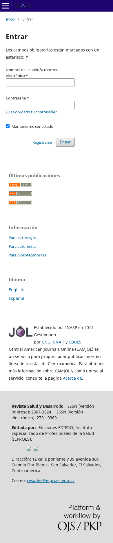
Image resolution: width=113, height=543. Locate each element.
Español (16, 298)
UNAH (58, 342)
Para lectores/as (23, 237)
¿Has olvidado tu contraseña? (31, 111)
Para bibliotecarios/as (27, 255)
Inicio (10, 19)
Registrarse (42, 142)
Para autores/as (22, 246)
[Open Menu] (6, 6)
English (16, 289)
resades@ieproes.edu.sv (50, 480)
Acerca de (72, 378)
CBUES (75, 342)
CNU (46, 342)
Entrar (65, 142)
